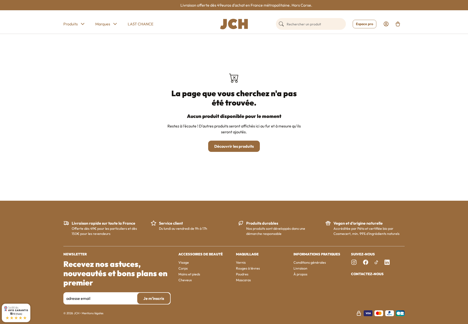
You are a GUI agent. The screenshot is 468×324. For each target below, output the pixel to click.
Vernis (241, 262)
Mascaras (243, 280)
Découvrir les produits (234, 146)
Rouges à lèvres (248, 268)
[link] (386, 24)
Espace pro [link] (364, 24)
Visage (183, 262)
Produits (70, 23)
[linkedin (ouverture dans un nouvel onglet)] (387, 262)
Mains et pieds (189, 274)
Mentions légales (92, 313)
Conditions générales (309, 262)
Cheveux (185, 280)
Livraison (300, 268)
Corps (183, 268)
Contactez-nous (367, 274)
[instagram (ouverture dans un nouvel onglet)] (354, 262)
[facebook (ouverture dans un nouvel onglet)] (366, 262)
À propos (300, 274)
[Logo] (234, 24)
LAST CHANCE (140, 23)
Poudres (242, 274)
